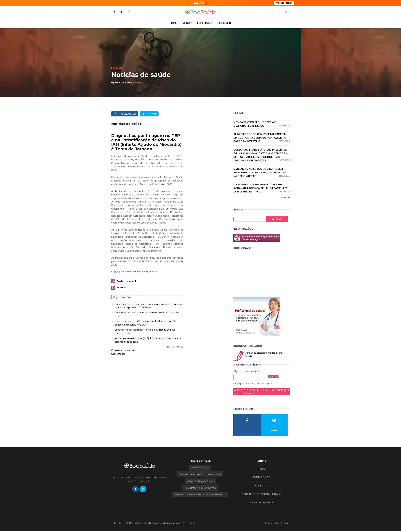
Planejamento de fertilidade (200, 488)
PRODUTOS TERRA (284, 3)
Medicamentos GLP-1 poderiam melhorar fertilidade (261, 124)
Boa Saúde (116, 68)
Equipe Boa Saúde (120, 82)
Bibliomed (224, 22)
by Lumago (189, 522)
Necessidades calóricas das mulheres (200, 474)
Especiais (203, 22)
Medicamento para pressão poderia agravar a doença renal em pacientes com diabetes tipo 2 (261, 188)
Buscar (276, 219)
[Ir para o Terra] (200, 3)
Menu (186, 22)
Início (261, 468)
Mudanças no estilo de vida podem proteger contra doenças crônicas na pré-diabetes (261, 172)
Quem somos (261, 477)
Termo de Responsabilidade (261, 494)
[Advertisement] (256, 272)
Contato (261, 485)
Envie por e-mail (126, 281)
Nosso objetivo (261, 502)
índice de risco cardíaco (200, 481)
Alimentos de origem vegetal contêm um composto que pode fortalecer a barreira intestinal (261, 137)
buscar (273, 376)
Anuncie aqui (281, 522)
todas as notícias (175, 347)
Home (173, 22)
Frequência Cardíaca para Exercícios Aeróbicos (200, 494)
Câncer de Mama (200, 467)
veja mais (285, 197)
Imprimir (122, 287)
